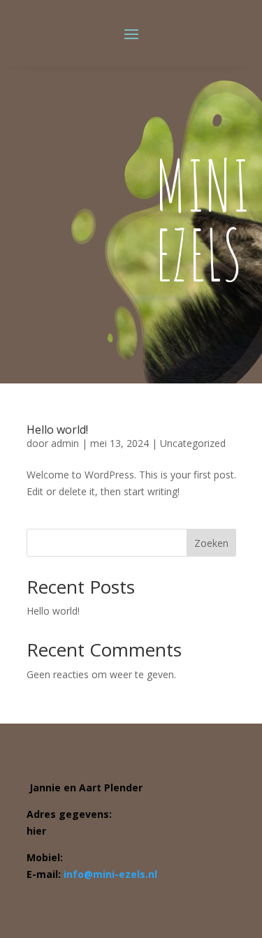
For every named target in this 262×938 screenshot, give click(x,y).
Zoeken (211, 543)
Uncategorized (193, 443)
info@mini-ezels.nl (110, 874)
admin (65, 443)
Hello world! (57, 429)
